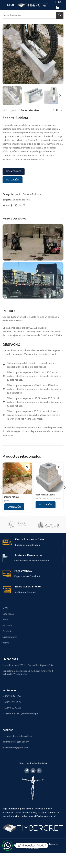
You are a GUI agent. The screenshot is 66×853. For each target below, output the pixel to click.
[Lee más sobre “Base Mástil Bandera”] (59, 467)
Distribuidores (10, 636)
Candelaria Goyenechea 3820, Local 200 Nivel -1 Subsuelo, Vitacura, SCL (28, 672)
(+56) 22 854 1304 (12, 696)
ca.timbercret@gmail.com (16, 741)
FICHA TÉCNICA (13, 171)
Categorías (8, 613)
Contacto (8, 631)
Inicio (5, 110)
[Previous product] (53, 110)
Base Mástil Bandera (51, 498)
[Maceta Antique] (17, 478)
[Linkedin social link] (57, 7)
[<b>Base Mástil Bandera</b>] (48, 477)
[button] (6, 54)
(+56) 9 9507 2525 (12, 707)
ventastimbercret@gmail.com (18, 735)
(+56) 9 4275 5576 (12, 701)
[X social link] (16, 205)
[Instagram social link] (33, 770)
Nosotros (8, 625)
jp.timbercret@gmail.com (16, 747)
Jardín (14, 110)
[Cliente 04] (18, 524)
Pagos (6, 642)
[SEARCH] (59, 15)
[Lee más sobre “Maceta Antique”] (27, 467)
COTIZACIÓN (12, 179)
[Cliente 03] (48, 524)
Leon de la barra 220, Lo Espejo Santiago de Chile (28, 665)
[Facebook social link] (11, 205)
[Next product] (61, 110)
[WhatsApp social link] (24, 205)
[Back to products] (57, 110)
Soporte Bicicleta (30, 110)
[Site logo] (33, 4)
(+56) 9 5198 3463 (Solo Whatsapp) (21, 713)
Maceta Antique (11, 497)
